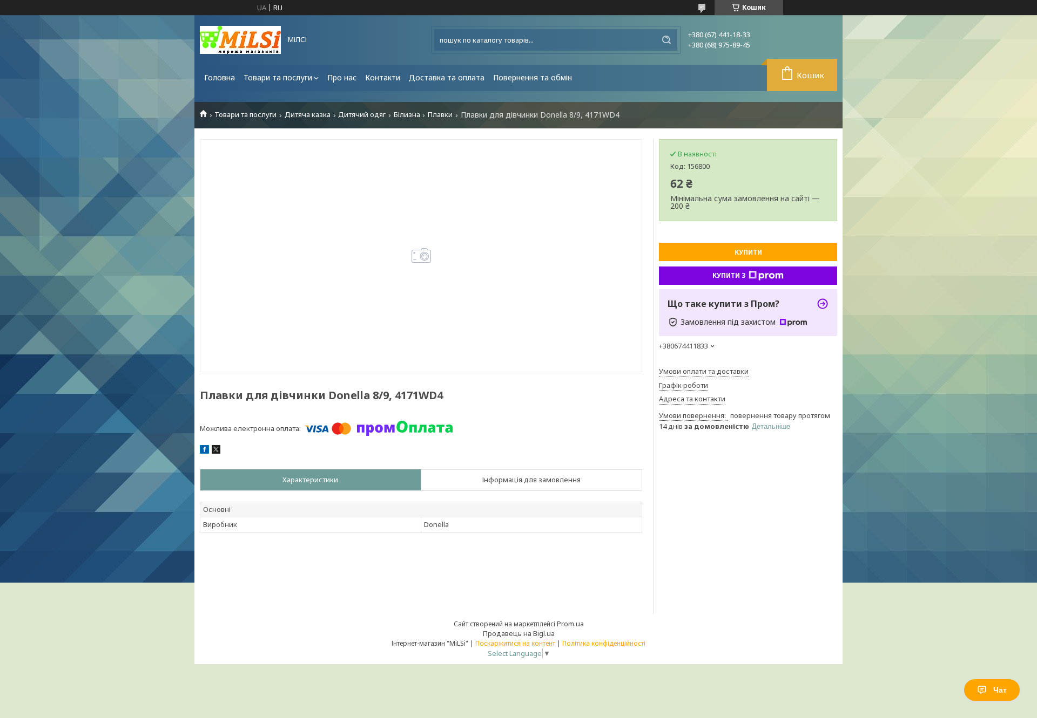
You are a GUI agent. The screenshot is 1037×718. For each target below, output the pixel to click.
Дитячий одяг (362, 114)
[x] (216, 451)
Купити (748, 252)
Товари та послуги (278, 77)
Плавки (440, 114)
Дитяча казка (308, 114)
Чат (1000, 690)
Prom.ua (570, 623)
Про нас (341, 77)
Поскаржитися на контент (515, 643)
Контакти (382, 77)
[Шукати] (666, 40)
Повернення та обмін (532, 77)
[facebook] (204, 451)
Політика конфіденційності (603, 643)
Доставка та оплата (446, 77)
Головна (219, 77)
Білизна (407, 114)
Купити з (729, 275)
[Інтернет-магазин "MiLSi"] (240, 40)
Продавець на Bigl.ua (519, 633)
